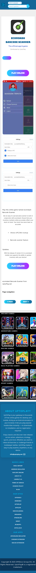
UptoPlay (18, 504)
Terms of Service (18, 483)
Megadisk (18, 514)
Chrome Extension (18, 539)
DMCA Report (18, 466)
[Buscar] (28, 6)
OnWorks (18, 501)
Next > (26, 302)
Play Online (18, 73)
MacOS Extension (18, 543)
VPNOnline (18, 518)
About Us (18, 476)
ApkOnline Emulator (18, 536)
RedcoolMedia (18, 511)
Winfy (18, 521)
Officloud (18, 528)
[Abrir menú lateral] (3, 5)
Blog (18, 489)
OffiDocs (18, 497)
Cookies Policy (18, 486)
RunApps (18, 524)
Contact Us (18, 479)
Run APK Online (18, 472)
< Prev (10, 302)
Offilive (18, 507)
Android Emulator (18, 469)
